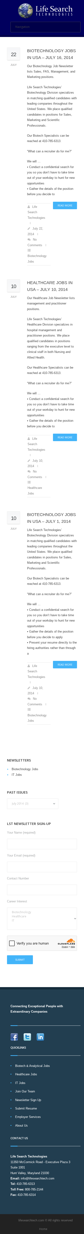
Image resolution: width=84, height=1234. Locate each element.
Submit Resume (26, 1108)
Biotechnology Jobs (25, 769)
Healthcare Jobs (26, 1074)
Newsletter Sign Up (28, 1100)
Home (43, 1229)
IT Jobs (17, 774)
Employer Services (28, 1117)
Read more (65, 205)
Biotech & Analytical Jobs (32, 1066)
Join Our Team (25, 1091)
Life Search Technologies (36, 212)
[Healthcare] (42, 916)
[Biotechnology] (42, 912)
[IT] (42, 921)
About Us (21, 1125)
